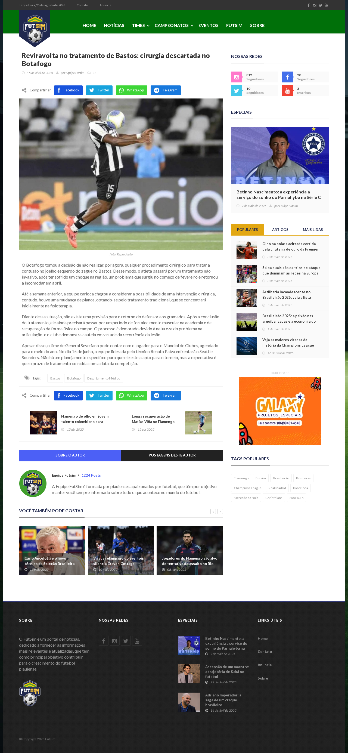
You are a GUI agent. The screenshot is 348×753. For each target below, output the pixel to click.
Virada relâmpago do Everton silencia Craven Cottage (118, 561)
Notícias (114, 25)
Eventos (208, 25)
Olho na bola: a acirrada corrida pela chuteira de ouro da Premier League (290, 249)
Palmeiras (303, 478)
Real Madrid (277, 488)
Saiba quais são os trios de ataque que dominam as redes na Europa (291, 270)
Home (89, 25)
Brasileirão (281, 478)
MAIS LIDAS (313, 229)
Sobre (257, 25)
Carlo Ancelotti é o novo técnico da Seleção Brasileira (49, 561)
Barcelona (300, 488)
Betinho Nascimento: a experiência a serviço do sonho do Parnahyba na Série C (279, 194)
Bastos (55, 378)
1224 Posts (91, 475)
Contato (82, 5)
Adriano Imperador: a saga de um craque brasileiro (223, 700)
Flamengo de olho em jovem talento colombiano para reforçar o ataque (84, 421)
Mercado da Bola (246, 498)
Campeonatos (172, 25)
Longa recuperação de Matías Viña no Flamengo (153, 419)
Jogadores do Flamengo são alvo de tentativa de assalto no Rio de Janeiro (189, 563)
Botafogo (73, 378)
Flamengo (241, 478)
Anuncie (105, 5)
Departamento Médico (103, 378)
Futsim (234, 25)
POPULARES (247, 229)
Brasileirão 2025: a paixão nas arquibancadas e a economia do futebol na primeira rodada (289, 321)
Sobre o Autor (70, 455)
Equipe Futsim (75, 73)
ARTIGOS (280, 229)
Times (138, 25)
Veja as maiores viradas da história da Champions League (288, 342)
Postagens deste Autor (172, 455)
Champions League (248, 488)
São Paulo (296, 498)
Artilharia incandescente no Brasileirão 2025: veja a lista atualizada (286, 297)
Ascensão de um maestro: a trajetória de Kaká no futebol (227, 672)
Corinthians (273, 498)
